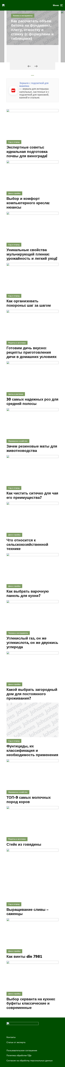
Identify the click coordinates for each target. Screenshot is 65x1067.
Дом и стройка (14, 193)
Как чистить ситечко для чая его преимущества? (32, 495)
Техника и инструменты (22, 16)
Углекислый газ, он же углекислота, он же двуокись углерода (32, 642)
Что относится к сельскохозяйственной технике (27, 544)
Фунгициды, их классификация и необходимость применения (32, 750)
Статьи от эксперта (15, 1042)
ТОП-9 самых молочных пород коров (28, 799)
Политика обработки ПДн (18, 1055)
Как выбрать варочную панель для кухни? (27, 593)
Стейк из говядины (23, 844)
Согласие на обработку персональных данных (29, 1060)
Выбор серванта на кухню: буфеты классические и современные (30, 1003)
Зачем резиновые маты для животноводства (31, 448)
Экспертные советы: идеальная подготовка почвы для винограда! (26, 151)
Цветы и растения (15, 394)
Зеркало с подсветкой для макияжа (34, 84)
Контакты (11, 1037)
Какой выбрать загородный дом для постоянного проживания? (31, 693)
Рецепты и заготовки (17, 343)
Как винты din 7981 (24, 956)
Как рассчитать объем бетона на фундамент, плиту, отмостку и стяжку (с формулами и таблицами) (32, 29)
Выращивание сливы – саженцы (27, 911)
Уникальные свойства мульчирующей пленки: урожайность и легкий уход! (31, 254)
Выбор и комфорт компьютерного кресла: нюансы (27, 202)
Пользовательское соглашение (21, 1050)
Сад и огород (14, 142)
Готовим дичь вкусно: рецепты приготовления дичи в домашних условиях (31, 352)
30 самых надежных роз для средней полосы (32, 401)
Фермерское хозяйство (18, 441)
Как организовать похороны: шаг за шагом (28, 303)
